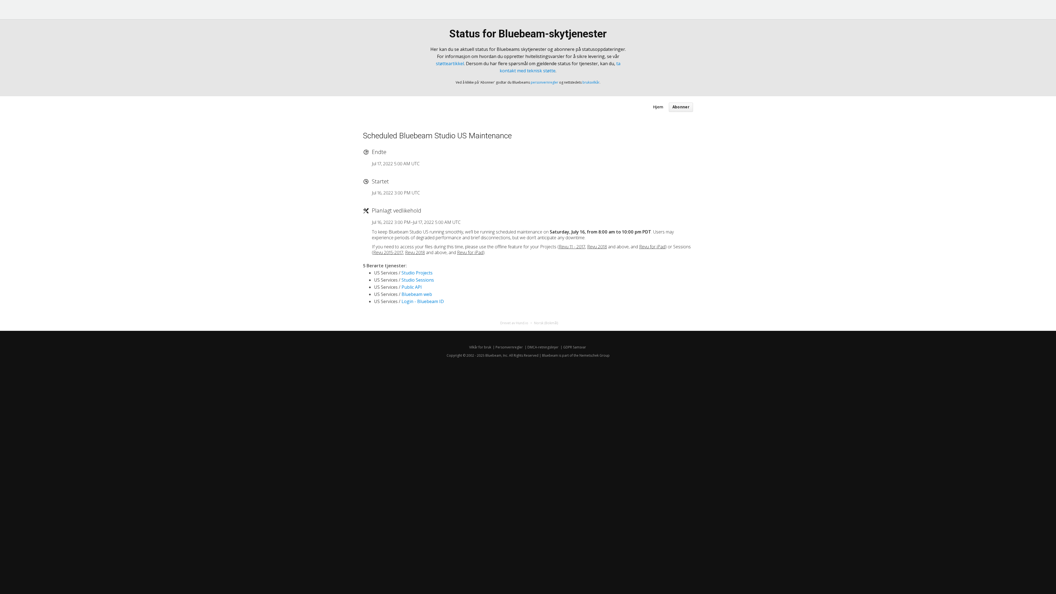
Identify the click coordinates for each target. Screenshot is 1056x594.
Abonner (680, 107)
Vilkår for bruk (480, 347)
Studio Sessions (418, 280)
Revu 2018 (597, 247)
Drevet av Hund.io (514, 323)
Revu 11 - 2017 (572, 247)
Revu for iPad (652, 247)
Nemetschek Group (594, 355)
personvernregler (544, 82)
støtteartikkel (450, 64)
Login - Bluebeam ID (423, 301)
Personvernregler (509, 347)
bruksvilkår (591, 82)
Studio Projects (417, 273)
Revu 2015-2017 (388, 252)
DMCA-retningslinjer (543, 347)
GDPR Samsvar (574, 347)
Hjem (658, 106)
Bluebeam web (417, 294)
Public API (412, 287)
